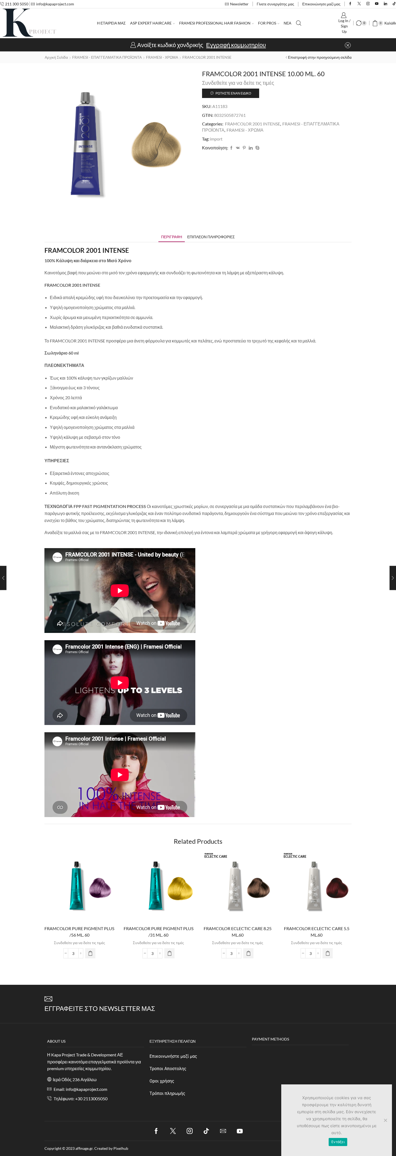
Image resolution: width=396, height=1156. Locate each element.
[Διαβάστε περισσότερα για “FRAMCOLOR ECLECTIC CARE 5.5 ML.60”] (327, 953)
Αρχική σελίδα (56, 57)
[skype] (256, 148)
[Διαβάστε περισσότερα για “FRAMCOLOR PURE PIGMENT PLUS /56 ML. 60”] (90, 953)
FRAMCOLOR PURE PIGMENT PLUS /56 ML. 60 (79, 931)
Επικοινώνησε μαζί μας (321, 4)
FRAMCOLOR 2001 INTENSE (206, 57)
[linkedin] (250, 148)
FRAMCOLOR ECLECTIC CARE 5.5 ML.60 (316, 931)
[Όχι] (385, 1120)
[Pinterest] (244, 148)
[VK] (238, 148)
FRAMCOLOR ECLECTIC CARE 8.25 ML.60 (238, 931)
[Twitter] (359, 4)
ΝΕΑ (287, 23)
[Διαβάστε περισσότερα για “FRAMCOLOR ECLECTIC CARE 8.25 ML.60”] (248, 953)
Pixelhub (120, 1148)
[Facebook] (350, 4)
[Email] (223, 1131)
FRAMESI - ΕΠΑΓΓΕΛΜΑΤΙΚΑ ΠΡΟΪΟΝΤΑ (107, 57)
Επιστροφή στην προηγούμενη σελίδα (320, 57)
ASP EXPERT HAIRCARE (151, 23)
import (216, 138)
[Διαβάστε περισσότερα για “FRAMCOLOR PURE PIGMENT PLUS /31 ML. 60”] (169, 953)
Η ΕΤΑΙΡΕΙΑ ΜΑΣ (111, 23)
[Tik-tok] (206, 1131)
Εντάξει (338, 1142)
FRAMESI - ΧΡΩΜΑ (162, 57)
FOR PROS (267, 23)
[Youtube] (376, 4)
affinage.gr (84, 1148)
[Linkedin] (385, 4)
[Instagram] (368, 4)
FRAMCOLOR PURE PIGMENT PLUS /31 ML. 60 (158, 931)
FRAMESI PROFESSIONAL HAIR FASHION (215, 23)
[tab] (171, 237)
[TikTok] (394, 4)
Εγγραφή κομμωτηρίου (236, 44)
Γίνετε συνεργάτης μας (275, 4)
